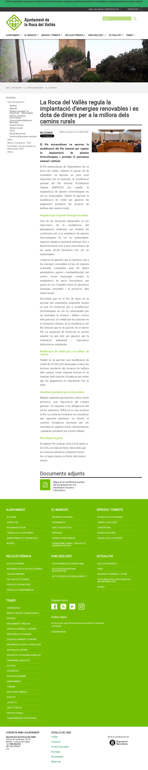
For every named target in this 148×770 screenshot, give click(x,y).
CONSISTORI (12, 522)
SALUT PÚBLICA (14, 708)
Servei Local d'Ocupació (110, 538)
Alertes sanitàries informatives (18, 117)
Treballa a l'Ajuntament (20, 533)
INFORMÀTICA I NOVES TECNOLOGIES (24, 644)
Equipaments (59, 522)
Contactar (55, 742)
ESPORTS (11, 618)
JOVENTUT (12, 702)
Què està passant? (35, 88)
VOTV (12, 131)
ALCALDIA (11, 517)
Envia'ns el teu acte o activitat (23, 136)
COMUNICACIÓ (13, 608)
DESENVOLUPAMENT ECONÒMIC (22, 639)
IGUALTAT (11, 697)
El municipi (30, 35)
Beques (10, 543)
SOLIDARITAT (13, 671)
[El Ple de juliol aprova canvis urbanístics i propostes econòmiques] (116, 141)
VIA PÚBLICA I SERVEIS (17, 650)
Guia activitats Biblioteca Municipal (21, 121)
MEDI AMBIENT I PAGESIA (18, 624)
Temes (129, 35)
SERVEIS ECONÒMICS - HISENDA (21, 629)
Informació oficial (16, 527)
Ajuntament (13, 35)
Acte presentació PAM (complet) (69, 576)
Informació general (62, 517)
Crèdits (54, 737)
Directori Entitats (62, 527)
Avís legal (55, 752)
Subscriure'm (58, 632)
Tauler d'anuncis (16, 574)
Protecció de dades (60, 747)
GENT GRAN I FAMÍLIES (17, 692)
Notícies (53, 88)
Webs (9, 140)
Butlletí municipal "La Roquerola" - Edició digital (21, 112)
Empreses (57, 533)
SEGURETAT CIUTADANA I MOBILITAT (24, 655)
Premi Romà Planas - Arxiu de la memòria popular (69, 544)
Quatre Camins (16, 125)
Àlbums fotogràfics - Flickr (19, 143)
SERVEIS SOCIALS (15, 713)
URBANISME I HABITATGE (18, 660)
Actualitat (115, 35)
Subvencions (104, 527)
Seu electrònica (74, 35)
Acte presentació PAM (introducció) (64, 570)
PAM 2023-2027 (96, 35)
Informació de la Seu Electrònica (24, 569)
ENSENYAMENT (14, 681)
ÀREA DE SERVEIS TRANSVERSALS (23, 613)
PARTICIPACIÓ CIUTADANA (19, 634)
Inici (8, 88)
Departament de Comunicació (22, 538)
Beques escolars (106, 533)
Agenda (13, 108)
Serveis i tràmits (50, 35)
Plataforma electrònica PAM (68, 564)
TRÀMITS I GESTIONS (107, 522)
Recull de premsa (17, 133)
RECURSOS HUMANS (16, 676)
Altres (10, 152)
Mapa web (56, 762)
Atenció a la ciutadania (109, 517)
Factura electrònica (18, 579)
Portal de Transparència (20, 590)
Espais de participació (63, 538)
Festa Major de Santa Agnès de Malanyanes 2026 (21, 147)
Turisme (11, 687)
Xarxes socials (16, 128)
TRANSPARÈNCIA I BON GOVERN (22, 718)
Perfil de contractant (19, 584)
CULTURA (11, 666)
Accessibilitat (57, 757)
